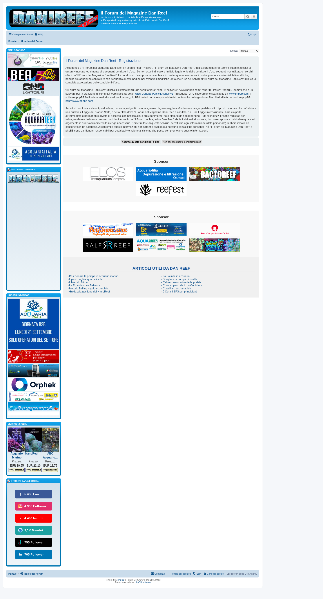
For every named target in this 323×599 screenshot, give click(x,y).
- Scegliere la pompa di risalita (179, 279)
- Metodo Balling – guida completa (88, 288)
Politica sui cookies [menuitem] (181, 573)
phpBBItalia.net (143, 582)
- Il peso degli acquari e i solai (85, 279)
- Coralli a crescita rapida (176, 288)
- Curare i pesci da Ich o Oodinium (181, 285)
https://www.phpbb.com (79, 101)
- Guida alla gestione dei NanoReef (89, 291)
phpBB (121, 580)
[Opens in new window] (108, 174)
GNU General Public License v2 (154, 93)
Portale (12, 41)
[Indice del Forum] (54, 17)
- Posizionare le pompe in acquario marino (93, 276)
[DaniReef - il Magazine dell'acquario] (33, 179)
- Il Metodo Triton (78, 282)
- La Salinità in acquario (175, 276)
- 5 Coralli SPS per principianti (179, 291)
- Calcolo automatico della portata (181, 282)
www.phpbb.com (239, 93)
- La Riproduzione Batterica (84, 285)
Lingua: (234, 50)
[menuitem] (38, 34)
